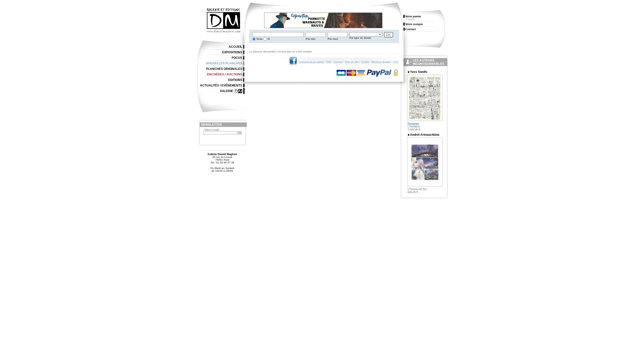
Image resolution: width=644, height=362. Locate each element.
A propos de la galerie (311, 61)
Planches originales (224, 69)
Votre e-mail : (212, 129)
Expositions (232, 52)
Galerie (226, 91)
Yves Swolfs (418, 72)
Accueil (235, 47)
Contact (338, 61)
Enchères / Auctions (224, 74)
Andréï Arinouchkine (424, 135)
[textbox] (278, 34)
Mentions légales (381, 61)
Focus (237, 58)
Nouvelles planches (224, 63)
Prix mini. (311, 38)
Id (268, 38)
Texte (259, 38)
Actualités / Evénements (221, 85)
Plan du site (352, 61)
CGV (396, 61)
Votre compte (414, 24)
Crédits (365, 61)
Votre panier (413, 16)
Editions (235, 80)
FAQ (328, 61)
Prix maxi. (333, 38)
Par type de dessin (360, 37)
